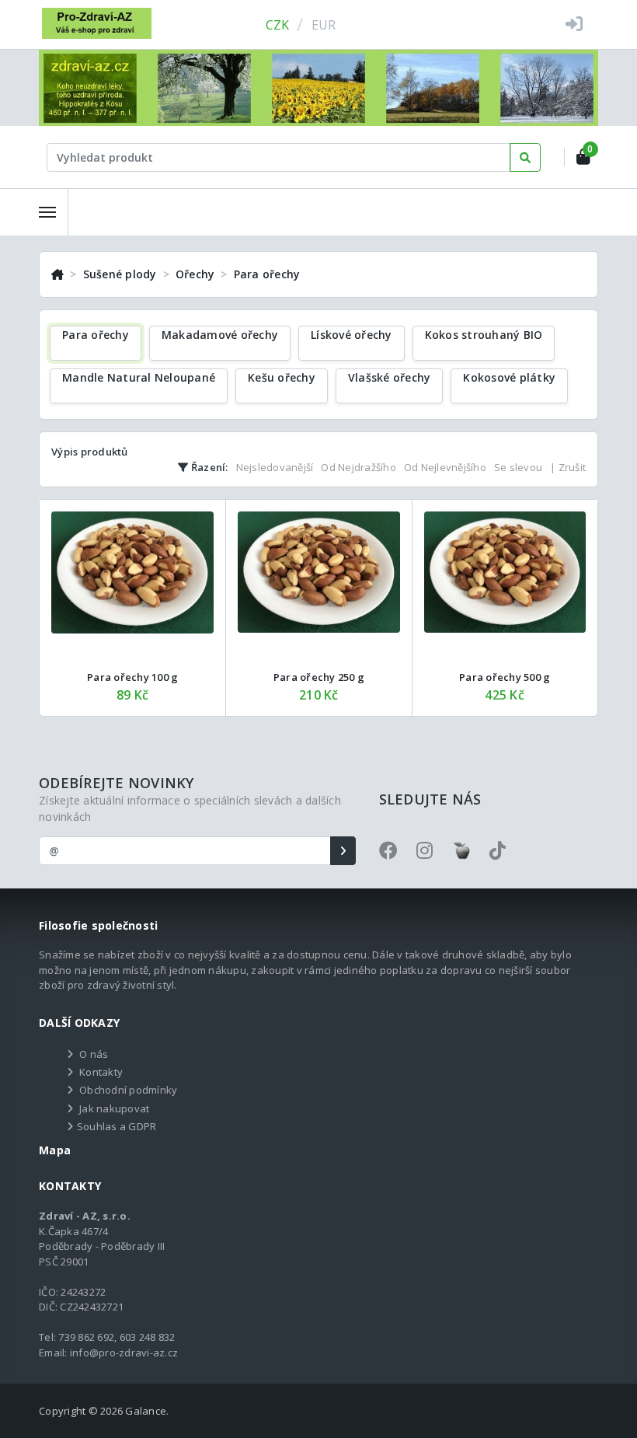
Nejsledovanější (275, 467)
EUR (324, 24)
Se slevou (518, 467)
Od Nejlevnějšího (445, 467)
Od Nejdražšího (358, 467)
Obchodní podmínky (128, 1090)
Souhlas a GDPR (117, 1126)
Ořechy (195, 274)
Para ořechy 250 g (318, 677)
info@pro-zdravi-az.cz (124, 1352)
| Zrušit (568, 467)
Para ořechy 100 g (132, 677)
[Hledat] (525, 157)
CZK (278, 24)
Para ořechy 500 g (504, 677)
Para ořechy (267, 274)
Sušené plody (120, 274)
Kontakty (101, 1072)
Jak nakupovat (114, 1108)
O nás (93, 1054)
